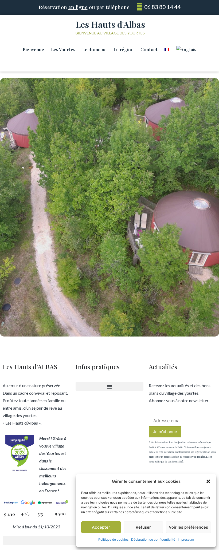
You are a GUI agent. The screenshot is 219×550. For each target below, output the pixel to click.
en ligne (78, 6)
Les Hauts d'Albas (110, 24)
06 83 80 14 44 (162, 6)
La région (124, 49)
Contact (149, 49)
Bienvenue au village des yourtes (110, 33)
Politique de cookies (113, 539)
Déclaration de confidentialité (153, 539)
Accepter (101, 527)
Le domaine (94, 49)
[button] (208, 481)
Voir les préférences (188, 527)
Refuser (143, 527)
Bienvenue (33, 49)
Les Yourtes (63, 49)
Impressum (186, 539)
